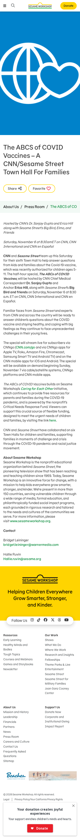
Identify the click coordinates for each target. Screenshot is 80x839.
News (7, 732)
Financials (9, 722)
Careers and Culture (16, 741)
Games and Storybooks (18, 664)
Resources (10, 635)
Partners (9, 727)
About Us (11, 206)
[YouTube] (66, 620)
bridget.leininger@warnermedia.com (31, 545)
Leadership (10, 717)
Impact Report (54, 726)
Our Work (51, 635)
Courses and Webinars (18, 659)
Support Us (52, 707)
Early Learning (12, 640)
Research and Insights (59, 655)
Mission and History (16, 712)
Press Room (34, 206)
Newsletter (10, 669)
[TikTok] (38, 620)
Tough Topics (11, 654)
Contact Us (10, 746)
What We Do (53, 645)
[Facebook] (45, 620)
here (52, 420)
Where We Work (55, 650)
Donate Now (53, 712)
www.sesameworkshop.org (30, 521)
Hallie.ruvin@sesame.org (22, 559)
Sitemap (8, 761)
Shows (49, 640)
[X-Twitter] (53, 620)
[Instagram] (32, 620)
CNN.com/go (25, 347)
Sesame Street (54, 674)
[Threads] (59, 620)
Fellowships (52, 660)
